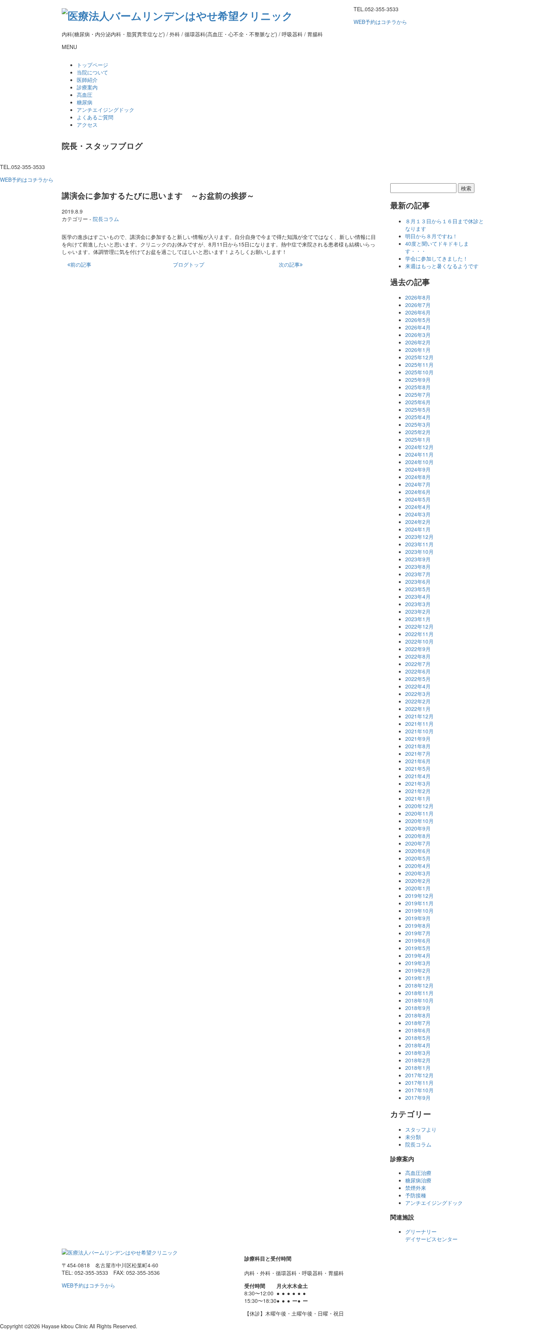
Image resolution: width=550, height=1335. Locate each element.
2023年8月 (418, 566)
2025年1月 (418, 439)
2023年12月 (419, 536)
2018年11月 (419, 993)
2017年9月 (418, 1097)
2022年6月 (418, 671)
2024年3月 (418, 514)
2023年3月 (418, 604)
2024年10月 (419, 462)
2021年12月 (419, 716)
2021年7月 (418, 753)
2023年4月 (418, 596)
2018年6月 (418, 1030)
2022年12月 (419, 626)
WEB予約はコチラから (380, 21)
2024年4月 (418, 506)
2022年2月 (418, 701)
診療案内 (87, 87)
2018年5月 (418, 1037)
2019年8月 (418, 925)
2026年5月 (418, 319)
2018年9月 (418, 1008)
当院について (92, 72)
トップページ (92, 64)
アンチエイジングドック (105, 109)
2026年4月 (418, 327)
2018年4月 (418, 1045)
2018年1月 (418, 1067)
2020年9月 (418, 828)
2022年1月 (418, 708)
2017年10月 (419, 1090)
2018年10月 (419, 1000)
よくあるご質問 (95, 117)
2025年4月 (418, 417)
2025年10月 (419, 372)
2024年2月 (418, 521)
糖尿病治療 (418, 1180)
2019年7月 (418, 933)
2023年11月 (419, 544)
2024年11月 (419, 454)
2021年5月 (418, 768)
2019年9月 (418, 918)
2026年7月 (418, 305)
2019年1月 (418, 978)
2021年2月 (418, 791)
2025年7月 (418, 394)
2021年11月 (419, 723)
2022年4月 (418, 686)
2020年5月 (418, 858)
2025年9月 (418, 379)
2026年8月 (418, 297)
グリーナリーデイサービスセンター (431, 1235)
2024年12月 (419, 447)
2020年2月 (418, 880)
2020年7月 (418, 843)
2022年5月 (418, 678)
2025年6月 (418, 402)
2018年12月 (419, 985)
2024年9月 (418, 469)
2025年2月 (418, 432)
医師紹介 (87, 79)
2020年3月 (418, 873)
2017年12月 (419, 1075)
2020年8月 (418, 836)
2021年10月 (419, 731)
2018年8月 (418, 1015)
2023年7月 (418, 574)
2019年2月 (418, 970)
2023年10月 (419, 551)
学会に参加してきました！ (436, 258)
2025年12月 (419, 357)
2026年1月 (418, 349)
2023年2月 (418, 611)
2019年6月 (418, 940)
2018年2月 (418, 1060)
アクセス (87, 124)
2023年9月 (418, 559)
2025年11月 (419, 364)
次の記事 (289, 264)
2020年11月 (419, 813)
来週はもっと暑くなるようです (442, 266)
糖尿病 (84, 102)
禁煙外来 (415, 1187)
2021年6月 (418, 761)
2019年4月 (418, 955)
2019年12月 (419, 895)
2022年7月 (418, 664)
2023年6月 (418, 581)
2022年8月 (418, 656)
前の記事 (80, 264)
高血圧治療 (418, 1172)
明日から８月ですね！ (431, 236)
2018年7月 (418, 1022)
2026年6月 (418, 312)
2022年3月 (418, 693)
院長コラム (106, 218)
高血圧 (84, 94)
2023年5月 (418, 589)
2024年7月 (418, 484)
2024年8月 (418, 477)
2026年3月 (418, 334)
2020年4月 (418, 865)
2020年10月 (419, 821)
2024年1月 (418, 529)
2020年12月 (419, 806)
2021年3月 (418, 783)
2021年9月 (418, 738)
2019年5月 (418, 948)
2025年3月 (418, 424)
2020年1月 (418, 888)
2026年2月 (418, 342)
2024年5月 (418, 499)
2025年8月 (418, 387)
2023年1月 (418, 619)
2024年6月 (418, 491)
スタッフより (421, 1129)
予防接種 (415, 1195)
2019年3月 (418, 963)
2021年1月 (418, 798)
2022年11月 (419, 634)
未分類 (413, 1137)
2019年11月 (419, 903)
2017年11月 (419, 1082)
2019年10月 (419, 910)
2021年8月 (418, 746)
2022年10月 (419, 641)
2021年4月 (418, 776)
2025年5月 (418, 409)
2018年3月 (418, 1052)
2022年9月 (418, 649)
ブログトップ (188, 264)
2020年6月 (418, 850)
